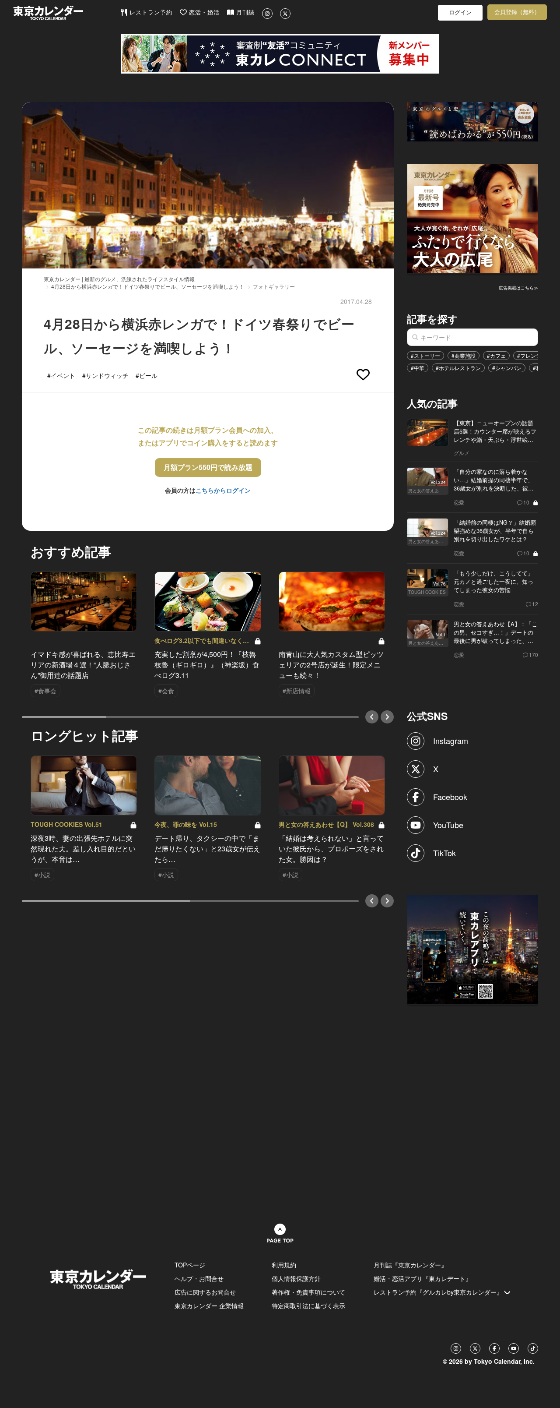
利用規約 (284, 1265)
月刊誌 (244, 12)
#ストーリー (425, 355)
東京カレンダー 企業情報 (209, 1305)
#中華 (417, 367)
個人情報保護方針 (296, 1278)
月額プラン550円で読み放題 (208, 467)
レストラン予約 (149, 12)
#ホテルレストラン (458, 367)
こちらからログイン (223, 490)
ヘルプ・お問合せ (199, 1278)
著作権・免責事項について (308, 1292)
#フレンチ (529, 355)
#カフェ (496, 355)
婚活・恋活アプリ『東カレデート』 (423, 1278)
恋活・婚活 (203, 12)
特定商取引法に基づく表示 (308, 1305)
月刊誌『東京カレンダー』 (410, 1265)
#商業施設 (464, 355)
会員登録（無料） (517, 12)
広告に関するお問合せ (205, 1292)
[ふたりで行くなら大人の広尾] (473, 217)
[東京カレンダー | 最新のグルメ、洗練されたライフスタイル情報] (66, 13)
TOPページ (190, 1265)
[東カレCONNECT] (280, 54)
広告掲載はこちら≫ (518, 288)
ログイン (460, 12)
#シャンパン (507, 367)
